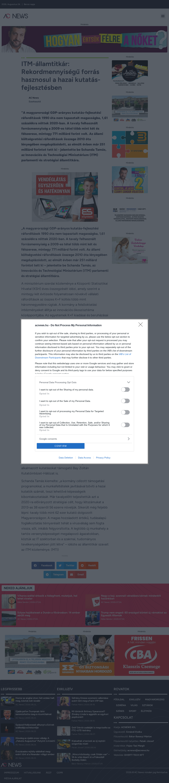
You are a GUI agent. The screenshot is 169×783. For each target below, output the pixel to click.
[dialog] (84, 391)
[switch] (125, 389)
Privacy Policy (103, 457)
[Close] (141, 325)
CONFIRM (61, 446)
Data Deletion (66, 457)
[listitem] (84, 382)
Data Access (84, 457)
